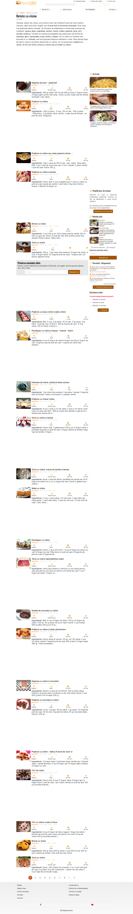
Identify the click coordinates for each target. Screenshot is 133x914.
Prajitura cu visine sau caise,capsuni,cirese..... (52, 153)
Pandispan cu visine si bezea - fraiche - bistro (52, 331)
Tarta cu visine (38, 242)
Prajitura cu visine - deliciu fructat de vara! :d (52, 752)
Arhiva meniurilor (99, 247)
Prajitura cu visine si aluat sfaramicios (49, 629)
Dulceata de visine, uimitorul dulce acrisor (50, 382)
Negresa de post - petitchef (44, 83)
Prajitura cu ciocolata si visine (45, 700)
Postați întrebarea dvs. (104, 287)
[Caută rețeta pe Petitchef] (105, 4)
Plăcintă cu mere (98, 302)
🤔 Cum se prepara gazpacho (100, 274)
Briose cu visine (39, 224)
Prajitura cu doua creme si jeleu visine (49, 312)
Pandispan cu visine (41, 540)
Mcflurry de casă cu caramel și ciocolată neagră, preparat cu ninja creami (107, 242)
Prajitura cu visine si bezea (44, 172)
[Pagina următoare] (69, 878)
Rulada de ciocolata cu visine (45, 610)
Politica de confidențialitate (78, 888)
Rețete (45, 10)
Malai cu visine (38, 488)
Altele (112, 10)
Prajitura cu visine (40, 101)
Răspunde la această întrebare (98, 271)
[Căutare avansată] (108, 4)
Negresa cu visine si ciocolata (45, 681)
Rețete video (21, 888)
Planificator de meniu (102, 211)
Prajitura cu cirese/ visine (43, 399)
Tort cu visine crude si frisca (44, 822)
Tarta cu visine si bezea (42, 418)
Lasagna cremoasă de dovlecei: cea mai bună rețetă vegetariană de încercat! (107, 232)
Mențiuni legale (74, 895)
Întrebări (90, 10)
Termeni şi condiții (75, 891)
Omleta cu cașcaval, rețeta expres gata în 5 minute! (107, 224)
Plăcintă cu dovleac (99, 305)
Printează (111, 247)
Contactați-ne (73, 885)
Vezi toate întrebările (109, 284)
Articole (67, 10)
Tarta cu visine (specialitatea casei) (48, 559)
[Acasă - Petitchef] (17, 13)
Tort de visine (38, 770)
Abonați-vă (74, 272)
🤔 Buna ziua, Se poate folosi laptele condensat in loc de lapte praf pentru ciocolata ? (102, 268)
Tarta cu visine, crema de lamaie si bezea (50, 469)
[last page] (74, 878)
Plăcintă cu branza (99, 299)
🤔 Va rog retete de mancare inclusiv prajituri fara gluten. (102, 279)
